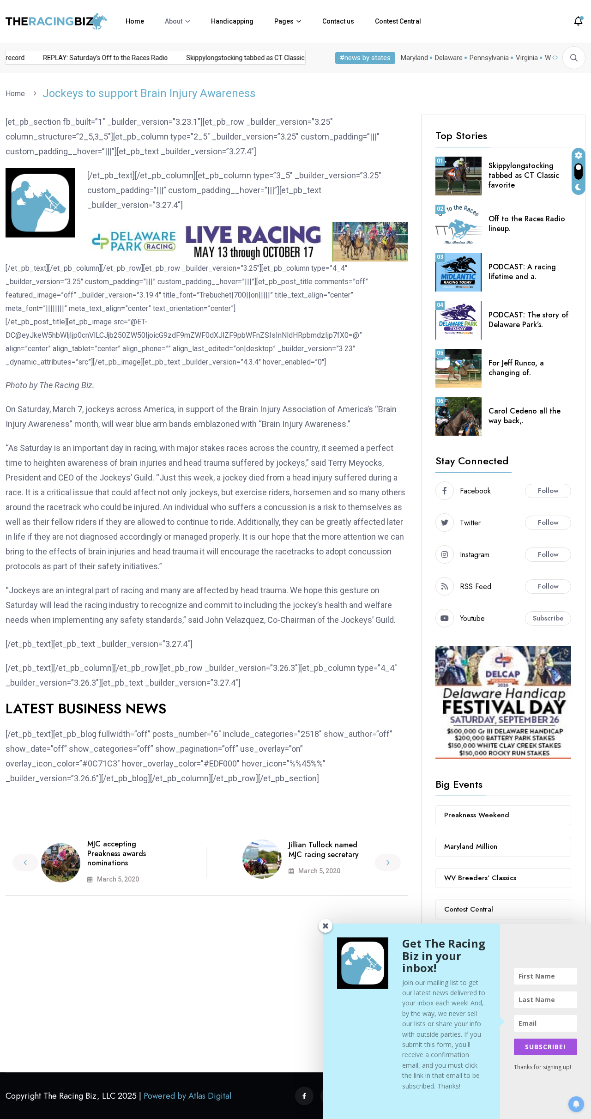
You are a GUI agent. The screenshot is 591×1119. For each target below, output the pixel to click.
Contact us (338, 21)
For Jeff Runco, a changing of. (516, 368)
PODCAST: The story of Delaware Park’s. (528, 320)
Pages (284, 21)
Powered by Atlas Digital (187, 1096)
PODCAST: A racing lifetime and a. (522, 272)
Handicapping (232, 21)
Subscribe (548, 618)
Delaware (449, 58)
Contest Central (398, 21)
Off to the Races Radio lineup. (526, 223)
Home (135, 21)
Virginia (527, 58)
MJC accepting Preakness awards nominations (116, 854)
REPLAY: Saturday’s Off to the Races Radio (98, 57)
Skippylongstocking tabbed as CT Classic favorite (250, 57)
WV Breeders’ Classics (480, 878)
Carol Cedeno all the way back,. (524, 416)
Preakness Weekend (476, 815)
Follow (548, 491)
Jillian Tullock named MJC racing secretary (324, 849)
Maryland (414, 58)
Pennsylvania (489, 58)
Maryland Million (470, 846)
